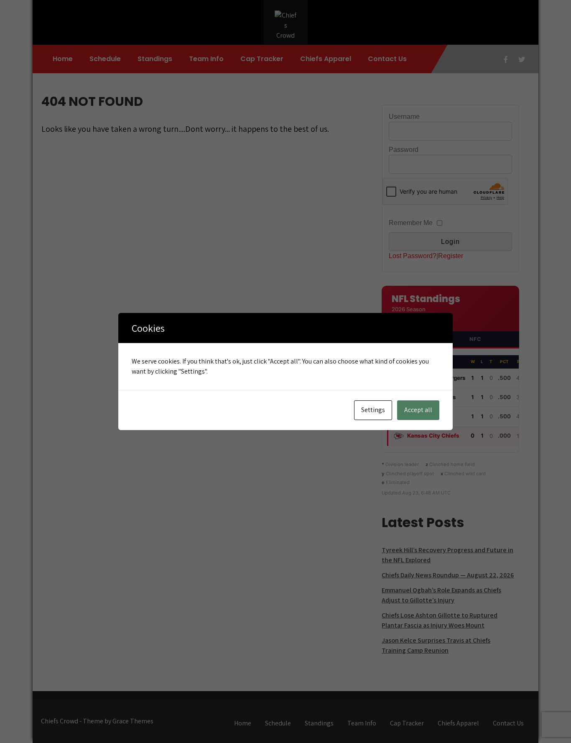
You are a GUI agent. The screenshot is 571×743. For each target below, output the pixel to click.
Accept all (418, 409)
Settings (373, 409)
